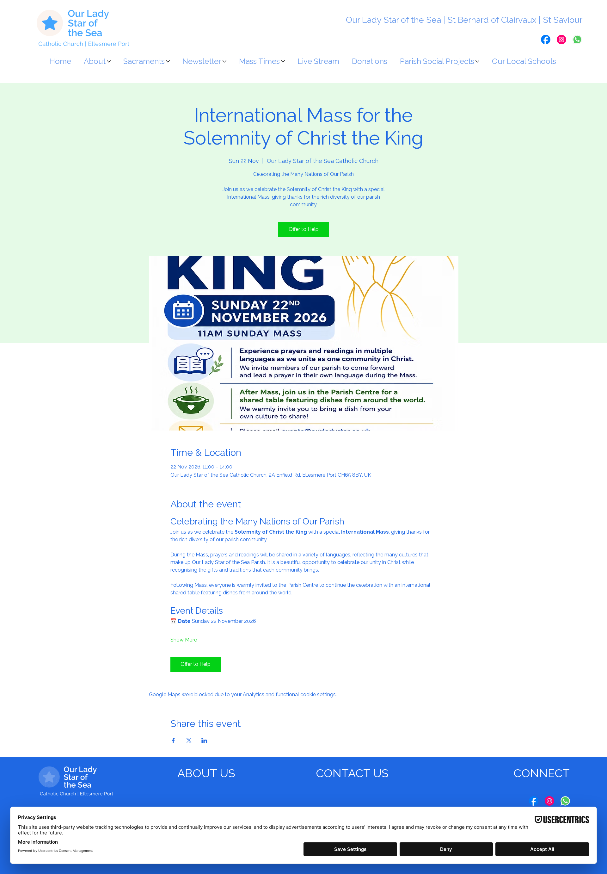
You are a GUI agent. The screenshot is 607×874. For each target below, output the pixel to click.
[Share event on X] (189, 740)
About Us (206, 773)
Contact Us (352, 773)
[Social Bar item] (545, 39)
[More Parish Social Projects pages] (477, 61)
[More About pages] (109, 61)
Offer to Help (304, 229)
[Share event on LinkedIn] (204, 740)
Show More (183, 640)
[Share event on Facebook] (173, 740)
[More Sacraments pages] (168, 61)
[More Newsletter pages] (224, 61)
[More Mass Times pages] (283, 61)
